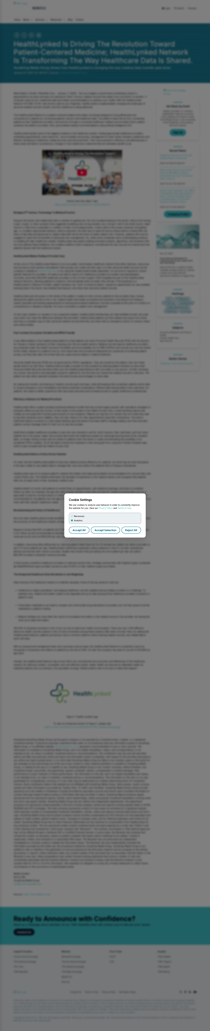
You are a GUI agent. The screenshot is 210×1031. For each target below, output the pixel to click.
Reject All (131, 530)
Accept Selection (105, 530)
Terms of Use (124, 508)
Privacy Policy (105, 508)
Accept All (79, 530)
